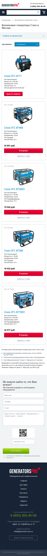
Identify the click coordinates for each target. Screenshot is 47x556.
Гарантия (23, 505)
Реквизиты (23, 497)
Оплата (23, 489)
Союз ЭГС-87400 (13, 127)
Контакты (23, 493)
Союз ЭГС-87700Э (14, 312)
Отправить (16, 451)
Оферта (23, 501)
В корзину (23, 151)
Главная (23, 480)
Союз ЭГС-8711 (13, 76)
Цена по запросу (13, 94)
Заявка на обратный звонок (23, 538)
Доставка (23, 485)
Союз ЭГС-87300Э (14, 189)
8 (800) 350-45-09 (37, 6)
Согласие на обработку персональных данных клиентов (23, 457)
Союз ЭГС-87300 (13, 250)
